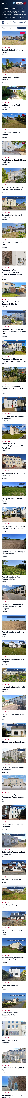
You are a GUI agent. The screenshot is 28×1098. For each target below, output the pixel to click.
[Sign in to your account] (14, 3)
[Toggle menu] (24, 3)
